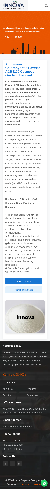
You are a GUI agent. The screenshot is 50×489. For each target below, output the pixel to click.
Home (6, 36)
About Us (8, 389)
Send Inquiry (24, 281)
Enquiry (7, 395)
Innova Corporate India (32, 484)
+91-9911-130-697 (12, 449)
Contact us (32, 395)
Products (31, 389)
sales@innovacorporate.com (18, 426)
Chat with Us (44, 483)
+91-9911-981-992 (12, 440)
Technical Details (23, 289)
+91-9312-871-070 (13, 444)
